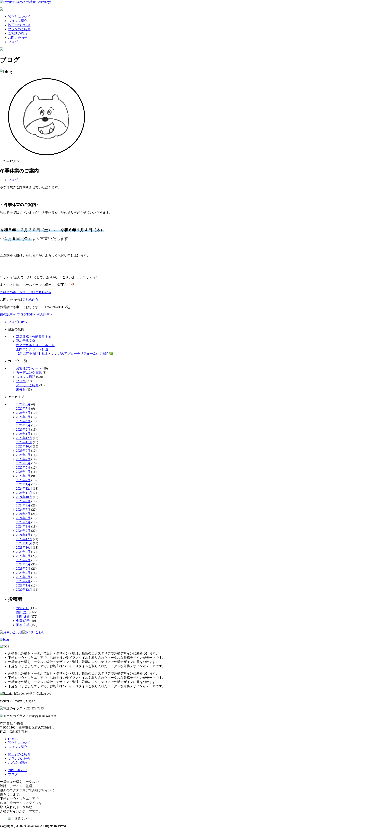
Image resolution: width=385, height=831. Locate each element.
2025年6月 (23, 463)
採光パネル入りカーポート (35, 345)
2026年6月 (23, 412)
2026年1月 (23, 433)
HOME (13, 739)
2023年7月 (23, 560)
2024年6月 (23, 513)
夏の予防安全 (25, 341)
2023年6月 (23, 564)
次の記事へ (45, 314)
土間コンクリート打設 (32, 349)
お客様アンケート (29, 368)
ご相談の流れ (17, 33)
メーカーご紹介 (27, 385)
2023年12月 (24, 539)
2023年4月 (23, 572)
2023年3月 (23, 577)
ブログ (13, 42)
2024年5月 (23, 518)
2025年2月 (23, 480)
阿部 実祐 (23, 625)
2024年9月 (23, 501)
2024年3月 (23, 526)
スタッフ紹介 (17, 20)
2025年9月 (23, 450)
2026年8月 (23, 404)
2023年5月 (23, 568)
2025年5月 (23, 467)
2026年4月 (23, 421)
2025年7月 (23, 459)
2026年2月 (23, 429)
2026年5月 (23, 417)
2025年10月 (24, 446)
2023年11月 (24, 543)
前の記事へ (8, 314)
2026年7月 (23, 408)
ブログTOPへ (26, 314)
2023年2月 (23, 581)
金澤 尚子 (23, 620)
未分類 (21, 389)
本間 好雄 (23, 616)
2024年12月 (24, 488)
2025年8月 (23, 455)
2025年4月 (23, 471)
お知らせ (22, 608)
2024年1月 (23, 535)
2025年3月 (23, 476)
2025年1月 (23, 484)
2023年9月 (23, 551)
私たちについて (19, 16)
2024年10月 (24, 497)
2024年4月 (23, 522)
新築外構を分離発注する (33, 336)
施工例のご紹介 (19, 25)
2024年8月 (23, 505)
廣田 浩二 (23, 612)
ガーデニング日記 (29, 372)
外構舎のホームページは (25, 292)
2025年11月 (24, 442)
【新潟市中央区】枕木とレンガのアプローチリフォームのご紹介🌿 (64, 353)
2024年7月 (23, 509)
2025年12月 (24, 438)
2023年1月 (23, 585)
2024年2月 (23, 530)
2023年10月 (24, 547)
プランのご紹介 (19, 29)
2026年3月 (23, 425)
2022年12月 (24, 589)
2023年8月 (23, 556)
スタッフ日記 (25, 376)
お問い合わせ (17, 37)
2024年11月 (24, 492)
